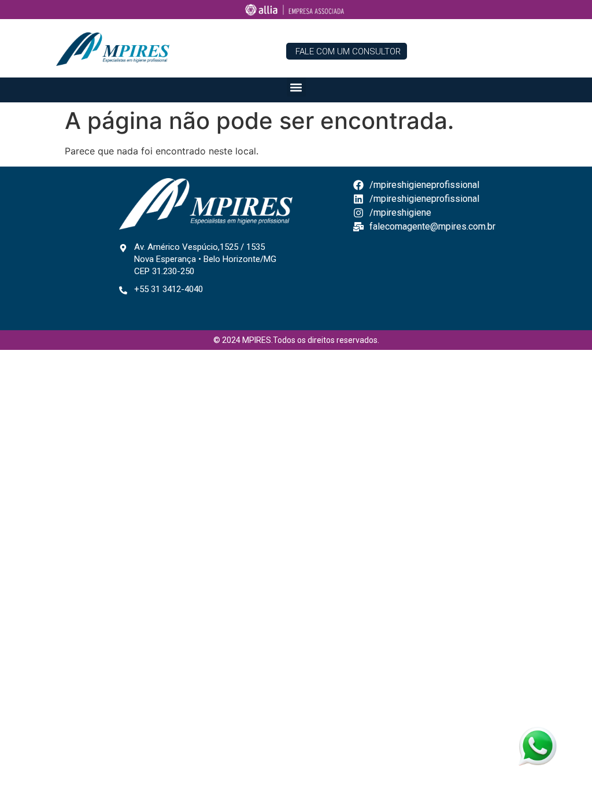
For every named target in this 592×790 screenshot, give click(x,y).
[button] (296, 87)
